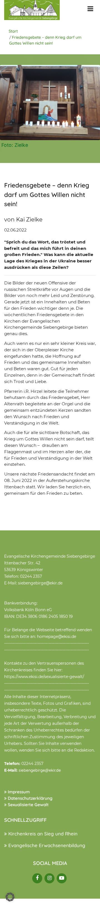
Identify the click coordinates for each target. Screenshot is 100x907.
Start (13, 31)
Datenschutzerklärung (29, 798)
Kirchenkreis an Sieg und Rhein (42, 834)
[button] (10, 897)
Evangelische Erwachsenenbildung (46, 845)
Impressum (18, 791)
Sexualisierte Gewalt (28, 804)
